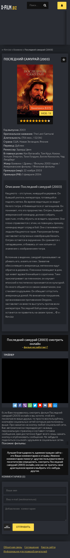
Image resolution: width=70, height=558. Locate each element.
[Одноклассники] (50, 405)
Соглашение (31, 547)
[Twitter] (35, 405)
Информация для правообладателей (25, 551)
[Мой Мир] (55, 405)
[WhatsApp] (30, 405)
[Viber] (25, 405)
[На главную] (9, 5)
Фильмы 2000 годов (46, 163)
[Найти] (44, 5)
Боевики (16, 163)
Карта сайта (48, 547)
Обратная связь (13, 547)
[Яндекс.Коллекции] (40, 405)
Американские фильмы (17, 166)
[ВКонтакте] (45, 405)
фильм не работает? (36, 347)
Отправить (23, 527)
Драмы (28, 163)
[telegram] (15, 405)
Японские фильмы (44, 166)
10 (48, 120)
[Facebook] (20, 405)
